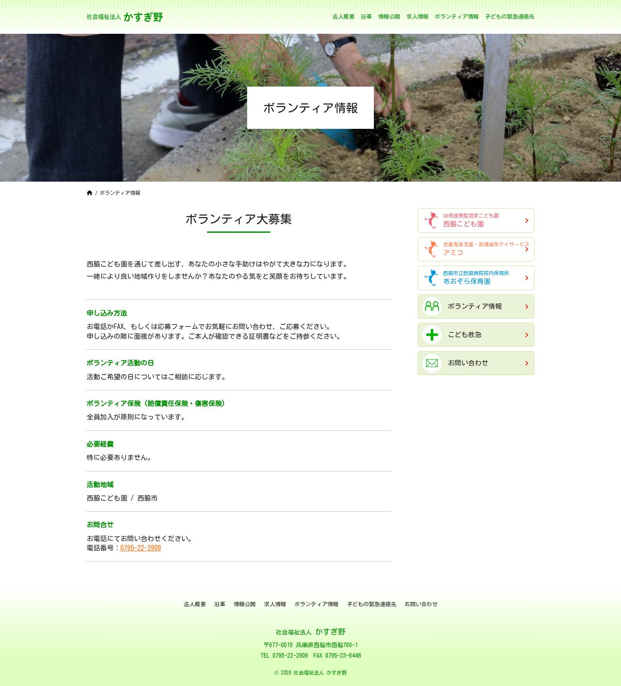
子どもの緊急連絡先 (509, 16)
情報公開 (389, 16)
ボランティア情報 (457, 16)
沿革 (366, 16)
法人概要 (343, 16)
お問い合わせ (421, 604)
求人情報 (417, 16)
